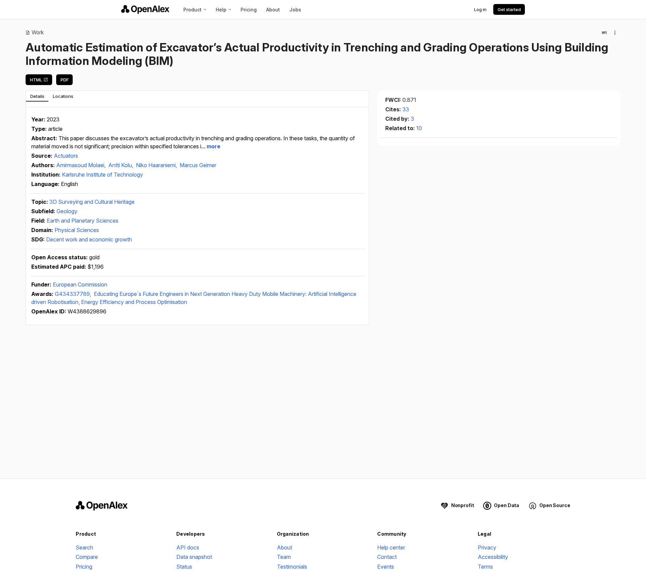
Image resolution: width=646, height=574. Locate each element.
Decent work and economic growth (89, 239)
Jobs (295, 9)
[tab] (37, 96)
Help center (391, 547)
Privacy (487, 547)
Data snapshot (194, 556)
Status (184, 566)
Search (84, 547)
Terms (485, 566)
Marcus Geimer (198, 165)
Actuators (66, 155)
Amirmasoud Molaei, (81, 165)
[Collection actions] (615, 32)
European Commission (80, 284)
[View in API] (604, 32)
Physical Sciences (77, 230)
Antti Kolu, (121, 165)
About (273, 9)
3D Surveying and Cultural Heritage (92, 201)
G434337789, (74, 294)
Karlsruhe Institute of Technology (102, 174)
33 (405, 109)
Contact (387, 556)
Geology (67, 211)
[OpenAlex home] (145, 9)
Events (385, 566)
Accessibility (493, 556)
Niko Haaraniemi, (157, 165)
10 (419, 128)
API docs (187, 547)
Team (284, 556)
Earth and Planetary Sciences (82, 220)
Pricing (249, 9)
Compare (87, 556)
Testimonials (292, 566)
